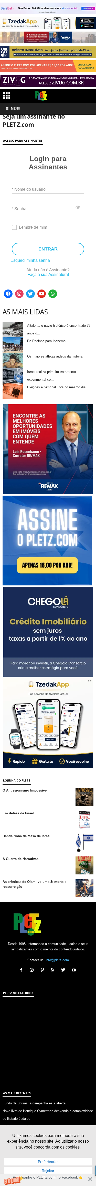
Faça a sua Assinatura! (48, 274)
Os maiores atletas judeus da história (54, 356)
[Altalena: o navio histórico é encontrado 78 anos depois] (13, 329)
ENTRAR (48, 249)
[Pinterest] (43, 970)
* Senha (19, 208)
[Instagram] (19, 294)
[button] (48, 1180)
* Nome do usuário (29, 189)
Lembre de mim (33, 227)
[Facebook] (8, 294)
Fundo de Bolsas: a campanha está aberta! (35, 1103)
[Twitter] (30, 294)
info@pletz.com (57, 960)
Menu (15, 108)
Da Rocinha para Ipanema (46, 341)
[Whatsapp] (52, 294)
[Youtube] (41, 294)
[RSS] (54, 970)
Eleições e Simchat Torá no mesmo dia (56, 387)
